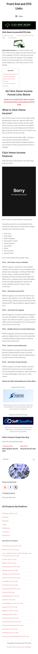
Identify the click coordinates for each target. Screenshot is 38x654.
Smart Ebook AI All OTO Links (11, 546)
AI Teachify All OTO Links (10, 585)
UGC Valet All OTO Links (10, 629)
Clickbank (5, 517)
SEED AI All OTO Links (9, 563)
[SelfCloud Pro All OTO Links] (18, 418)
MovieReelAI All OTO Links (10, 596)
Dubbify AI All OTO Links (10, 570)
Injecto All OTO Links (18, 387)
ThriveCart (5, 532)
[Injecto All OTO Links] (18, 391)
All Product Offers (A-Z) (9, 513)
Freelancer (26, 319)
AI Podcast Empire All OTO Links (12, 625)
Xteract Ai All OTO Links (9, 607)
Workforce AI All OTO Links (11, 574)
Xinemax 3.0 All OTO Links (10, 549)
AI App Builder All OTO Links (11, 589)
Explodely (5, 521)
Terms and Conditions (24, 647)
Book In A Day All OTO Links (11, 578)
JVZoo (4, 524)
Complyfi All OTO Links (9, 614)
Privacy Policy (11, 647)
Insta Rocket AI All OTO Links (11, 622)
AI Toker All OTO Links (9, 559)
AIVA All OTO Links (8, 592)
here (21, 441)
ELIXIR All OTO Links (8, 600)
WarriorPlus (13, 38)
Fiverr (23, 130)
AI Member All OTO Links (10, 633)
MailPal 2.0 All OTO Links (10, 611)
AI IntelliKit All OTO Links (10, 581)
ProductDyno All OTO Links (11, 567)
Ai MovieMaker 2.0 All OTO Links (12, 603)
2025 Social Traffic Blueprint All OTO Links (15, 636)
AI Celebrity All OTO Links (10, 618)
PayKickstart (6, 528)
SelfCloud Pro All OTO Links (18, 415)
